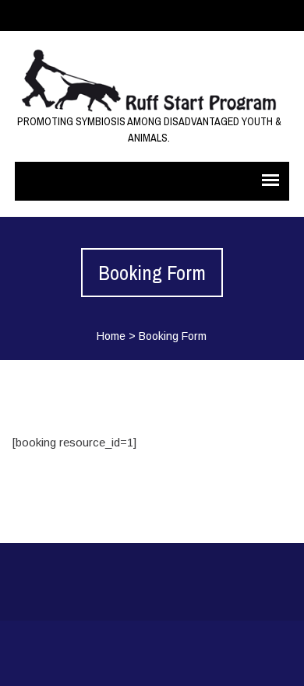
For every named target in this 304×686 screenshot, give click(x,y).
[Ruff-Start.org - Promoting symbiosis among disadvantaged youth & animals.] (149, 80)
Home (111, 336)
